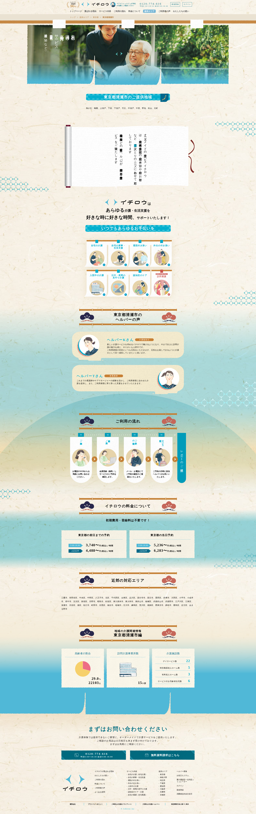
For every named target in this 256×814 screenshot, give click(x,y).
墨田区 (158, 598)
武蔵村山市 (158, 601)
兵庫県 (162, 792)
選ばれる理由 (90, 11)
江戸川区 (179, 601)
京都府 (162, 795)
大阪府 (162, 789)
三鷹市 (64, 598)
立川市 (126, 605)
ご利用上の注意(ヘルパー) (150, 804)
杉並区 (108, 601)
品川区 (132, 598)
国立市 (150, 598)
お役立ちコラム (183, 775)
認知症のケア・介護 (136, 792)
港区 (79, 605)
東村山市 (139, 601)
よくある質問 (100, 792)
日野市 (92, 601)
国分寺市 (141, 598)
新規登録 (175, 4)
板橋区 (148, 601)
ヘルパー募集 (182, 771)
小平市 (182, 598)
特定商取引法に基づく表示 (180, 804)
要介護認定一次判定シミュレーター (185, 781)
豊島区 (176, 605)
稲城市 (118, 605)
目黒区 (102, 605)
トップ (73, 17)
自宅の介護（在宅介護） (137, 774)
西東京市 (159, 605)
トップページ (76, 11)
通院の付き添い (134, 780)
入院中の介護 (133, 786)
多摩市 (166, 598)
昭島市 (100, 601)
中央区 (82, 598)
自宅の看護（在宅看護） (137, 795)
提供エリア (149, 11)
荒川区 (142, 605)
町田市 (94, 605)
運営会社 (73, 804)
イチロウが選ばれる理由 (104, 771)
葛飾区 (150, 605)
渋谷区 (72, 605)
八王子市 (99, 598)
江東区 (188, 601)
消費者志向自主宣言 (184, 794)
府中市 (68, 601)
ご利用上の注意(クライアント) (121, 804)
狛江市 (86, 605)
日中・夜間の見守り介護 (137, 789)
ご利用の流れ (120, 11)
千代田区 (115, 598)
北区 (107, 598)
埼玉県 (162, 780)
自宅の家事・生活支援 (136, 777)
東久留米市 (118, 601)
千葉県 (162, 783)
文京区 (76, 601)
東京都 (96, 17)
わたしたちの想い (181, 11)
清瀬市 (64, 605)
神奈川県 (163, 777)
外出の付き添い (134, 783)
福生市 (110, 605)
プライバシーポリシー (95, 804)
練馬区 (134, 605)
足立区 (184, 605)
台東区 (124, 598)
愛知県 (162, 786)
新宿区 (84, 601)
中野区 (90, 598)
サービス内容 (105, 11)
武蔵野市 (169, 601)
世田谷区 (73, 598)
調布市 (168, 605)
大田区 (174, 598)
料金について (134, 11)
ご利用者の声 (164, 11)
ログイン (187, 4)
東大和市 (129, 601)
